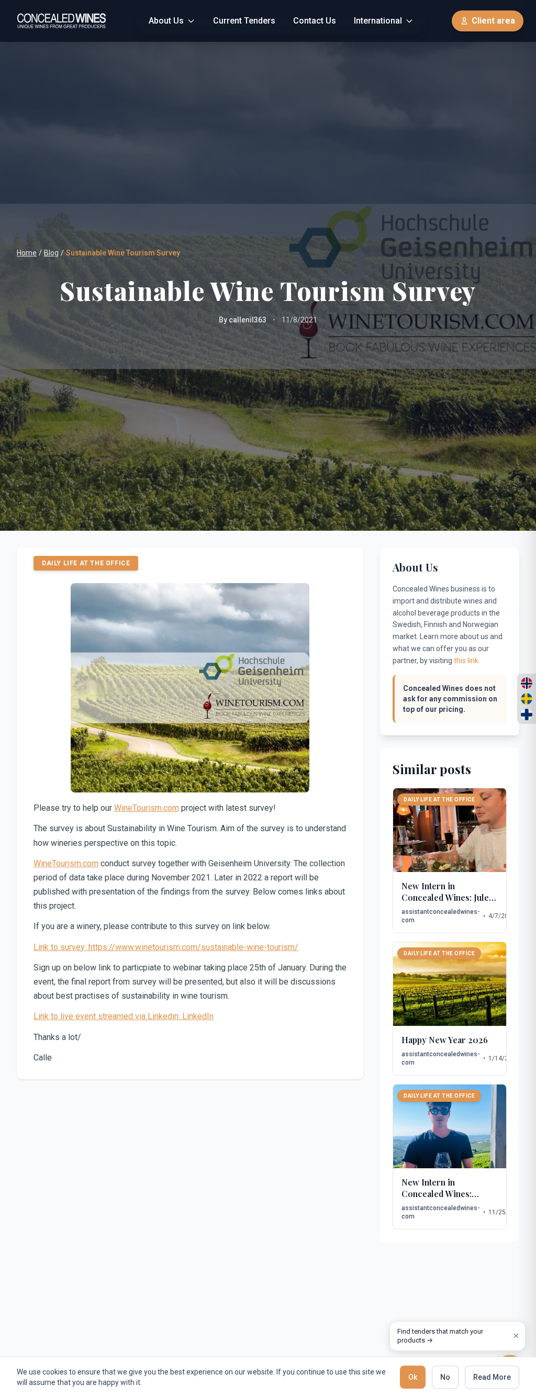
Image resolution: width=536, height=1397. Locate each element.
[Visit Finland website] (526, 714)
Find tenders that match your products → (440, 1336)
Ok (412, 1377)
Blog (51, 253)
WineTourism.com (146, 808)
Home (27, 253)
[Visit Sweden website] (526, 698)
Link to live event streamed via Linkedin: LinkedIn (124, 1016)
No (445, 1377)
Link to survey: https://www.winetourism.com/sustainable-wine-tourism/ (166, 947)
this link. (467, 660)
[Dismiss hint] (516, 1336)
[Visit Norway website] (526, 683)
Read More (492, 1377)
